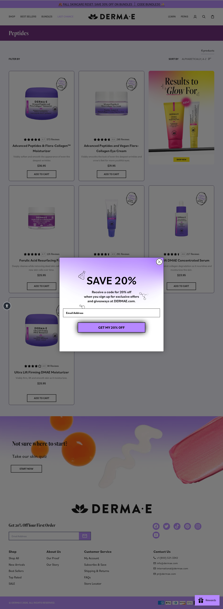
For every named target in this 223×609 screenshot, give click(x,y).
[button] (7, 306)
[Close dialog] (159, 262)
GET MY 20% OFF (111, 327)
